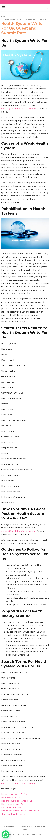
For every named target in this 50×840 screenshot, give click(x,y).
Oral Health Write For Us (13, 814)
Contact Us (36, 834)
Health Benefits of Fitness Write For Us (20, 811)
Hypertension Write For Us (14, 804)
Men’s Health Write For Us (14, 794)
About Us (10, 834)
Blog (18, 834)
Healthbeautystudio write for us (16, 801)
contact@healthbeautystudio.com (18, 108)
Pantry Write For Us (10, 797)
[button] (5, 834)
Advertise (26, 834)
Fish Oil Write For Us (11, 807)
